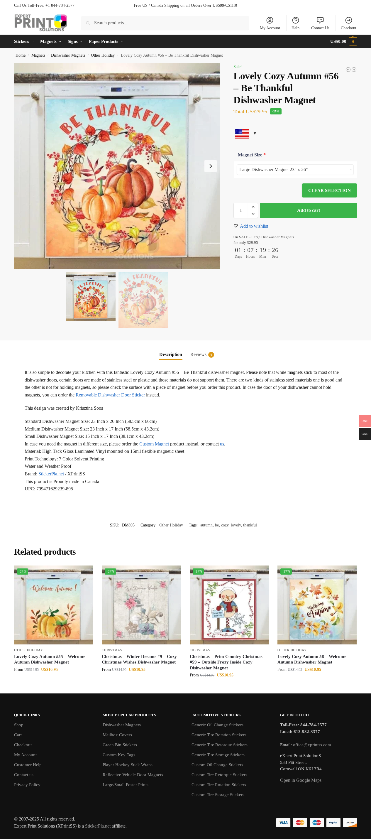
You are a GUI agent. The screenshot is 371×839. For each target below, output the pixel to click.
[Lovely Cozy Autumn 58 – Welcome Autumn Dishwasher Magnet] (317, 605)
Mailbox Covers (117, 734)
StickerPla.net (51, 473)
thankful (250, 525)
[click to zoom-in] (117, 166)
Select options (53, 682)
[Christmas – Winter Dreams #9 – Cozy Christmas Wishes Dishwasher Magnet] (141, 605)
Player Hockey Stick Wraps (128, 764)
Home (21, 55)
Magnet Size (252, 154)
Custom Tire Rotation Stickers (219, 784)
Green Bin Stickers (120, 744)
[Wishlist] (84, 574)
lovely (236, 525)
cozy (224, 525)
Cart (18, 734)
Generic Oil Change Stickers (217, 724)
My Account (270, 28)
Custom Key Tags (119, 754)
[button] (343, 41)
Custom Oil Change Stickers (217, 764)
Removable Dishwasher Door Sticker (110, 394)
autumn (206, 525)
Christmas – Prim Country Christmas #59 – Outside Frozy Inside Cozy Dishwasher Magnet (226, 662)
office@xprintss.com (312, 744)
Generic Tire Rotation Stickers (219, 734)
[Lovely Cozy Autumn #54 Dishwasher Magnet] (354, 69)
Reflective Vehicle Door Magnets (133, 774)
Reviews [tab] (201, 354)
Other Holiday (103, 55)
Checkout (348, 28)
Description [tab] (170, 354)
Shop (18, 724)
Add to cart (308, 210)
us (222, 443)
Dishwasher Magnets (68, 55)
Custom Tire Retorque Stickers (219, 774)
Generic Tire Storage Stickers (218, 754)
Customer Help (28, 764)
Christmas (112, 650)
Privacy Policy (27, 784)
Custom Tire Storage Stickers (218, 794)
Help (295, 28)
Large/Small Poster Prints (125, 784)
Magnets (38, 55)
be (217, 525)
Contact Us (320, 28)
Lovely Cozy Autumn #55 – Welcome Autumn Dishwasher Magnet (49, 659)
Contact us (23, 774)
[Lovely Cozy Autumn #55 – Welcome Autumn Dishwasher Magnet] (53, 605)
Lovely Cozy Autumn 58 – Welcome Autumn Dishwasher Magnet (311, 659)
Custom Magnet (154, 443)
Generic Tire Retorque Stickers (220, 744)
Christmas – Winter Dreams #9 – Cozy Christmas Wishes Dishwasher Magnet (139, 659)
